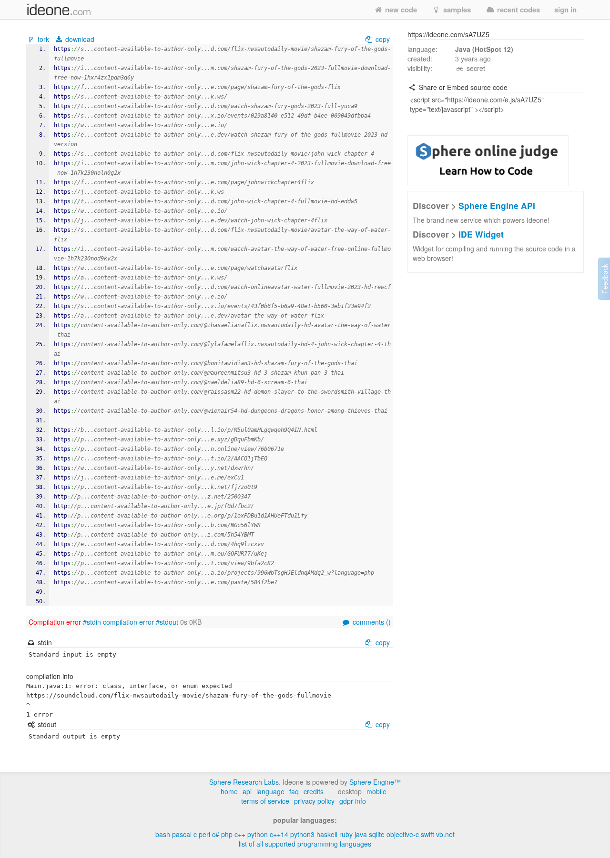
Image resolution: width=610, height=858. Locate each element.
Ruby (346, 834)
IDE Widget (481, 234)
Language (270, 791)
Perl (204, 834)
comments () (371, 622)
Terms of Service (265, 801)
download (78, 39)
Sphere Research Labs (244, 782)
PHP (227, 834)
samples (456, 9)
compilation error (128, 622)
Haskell (326, 834)
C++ (239, 834)
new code (400, 9)
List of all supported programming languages (305, 843)
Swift (427, 834)
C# (215, 834)
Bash (162, 834)
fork (43, 39)
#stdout (167, 622)
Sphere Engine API (496, 205)
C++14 (279, 834)
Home (229, 791)
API (247, 791)
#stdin (92, 622)
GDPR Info (352, 801)
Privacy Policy (314, 801)
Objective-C (402, 834)
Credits (314, 791)
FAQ (294, 791)
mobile (376, 791)
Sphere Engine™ (375, 782)
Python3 (302, 834)
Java (361, 834)
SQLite (377, 834)
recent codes (517, 9)
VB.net (445, 834)
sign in (565, 9)
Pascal (182, 834)
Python (257, 834)
